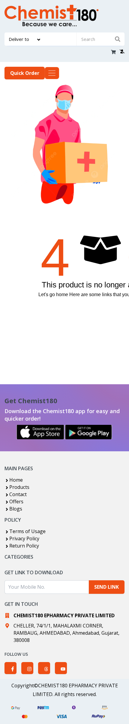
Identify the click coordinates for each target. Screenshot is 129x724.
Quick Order (24, 73)
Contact (18, 494)
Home (16, 480)
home (62, 294)
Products (19, 487)
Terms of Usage (27, 531)
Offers (16, 501)
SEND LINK (106, 587)
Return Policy (24, 545)
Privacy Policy (24, 538)
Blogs (15, 508)
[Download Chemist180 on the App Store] (40, 432)
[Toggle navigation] (52, 73)
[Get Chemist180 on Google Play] (88, 432)
